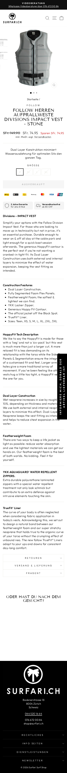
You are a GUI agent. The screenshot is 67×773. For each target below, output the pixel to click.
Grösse (33, 165)
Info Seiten (32, 743)
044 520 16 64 (33, 713)
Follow (33, 105)
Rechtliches (33, 735)
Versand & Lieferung (33, 565)
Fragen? (33, 573)
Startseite (32, 99)
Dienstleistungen (33, 752)
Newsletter (32, 760)
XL (46, 172)
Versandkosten (42, 136)
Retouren (33, 558)
